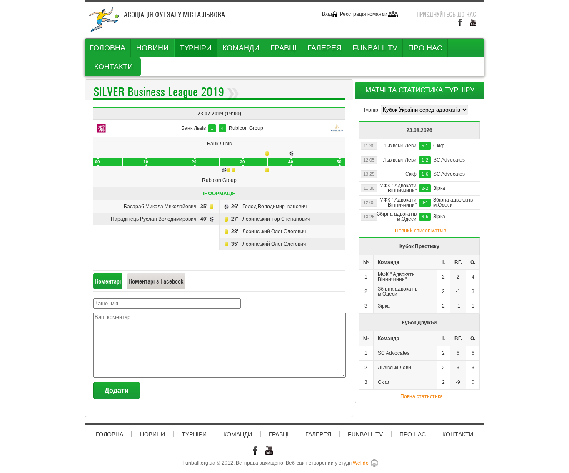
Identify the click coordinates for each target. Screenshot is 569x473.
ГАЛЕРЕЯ (324, 48)
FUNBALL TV (374, 48)
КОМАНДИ (241, 48)
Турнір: (372, 110)
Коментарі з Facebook (156, 281)
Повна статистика (421, 396)
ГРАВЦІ (283, 48)
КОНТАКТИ (113, 66)
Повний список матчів (420, 230)
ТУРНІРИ (196, 48)
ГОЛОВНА (107, 48)
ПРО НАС (425, 48)
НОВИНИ (152, 48)
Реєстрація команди (363, 14)
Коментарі (108, 281)
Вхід (327, 14)
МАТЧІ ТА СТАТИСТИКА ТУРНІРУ (419, 90)
